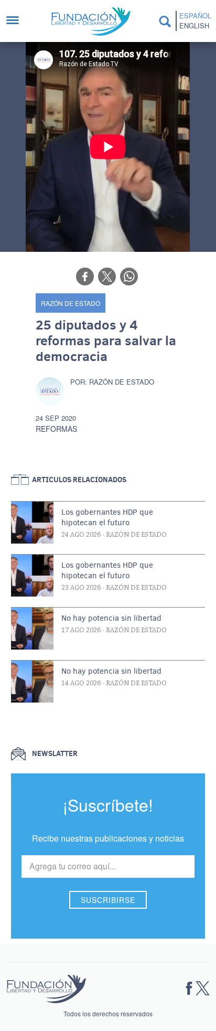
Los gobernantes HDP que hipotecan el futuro (107, 517)
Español (195, 15)
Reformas (56, 428)
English (194, 25)
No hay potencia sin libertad (111, 618)
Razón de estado (70, 303)
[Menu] (17, 21)
